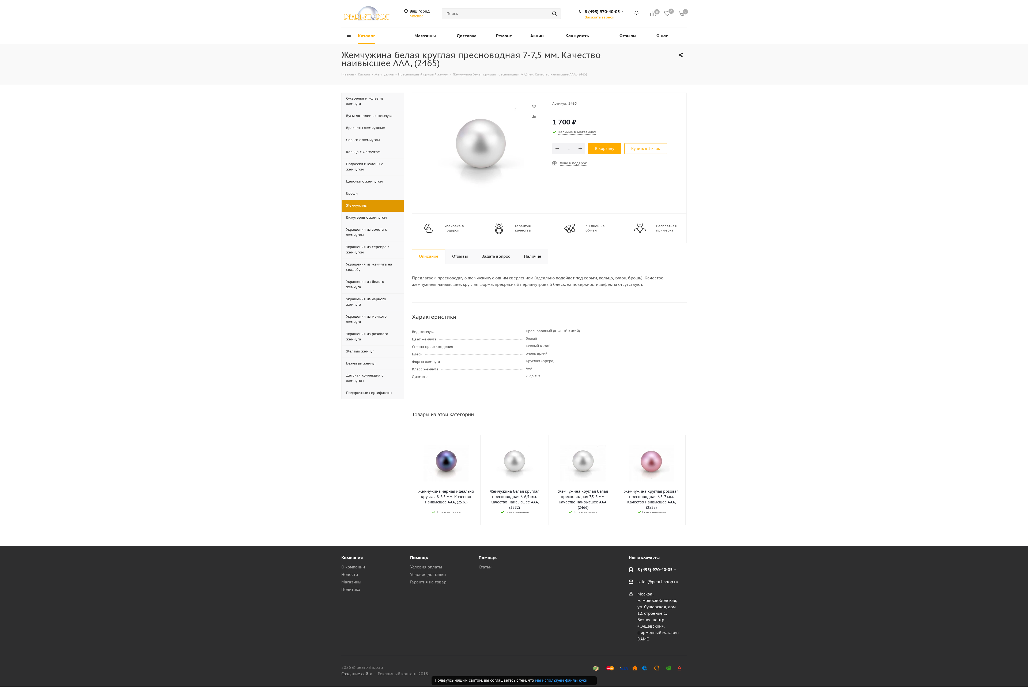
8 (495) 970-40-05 (602, 11)
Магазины (351, 581)
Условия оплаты (426, 567)
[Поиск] (554, 13)
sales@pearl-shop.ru (657, 581)
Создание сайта (356, 673)
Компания (352, 557)
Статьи (485, 567)
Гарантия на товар (428, 581)
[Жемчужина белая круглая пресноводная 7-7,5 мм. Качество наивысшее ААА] (480, 108)
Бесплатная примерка (666, 228)
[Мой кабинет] (636, 13)
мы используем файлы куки (561, 680)
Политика (350, 589)
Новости (349, 574)
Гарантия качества (523, 228)
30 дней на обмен (595, 228)
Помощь (419, 557)
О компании (353, 567)
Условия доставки (428, 574)
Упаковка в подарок (454, 228)
